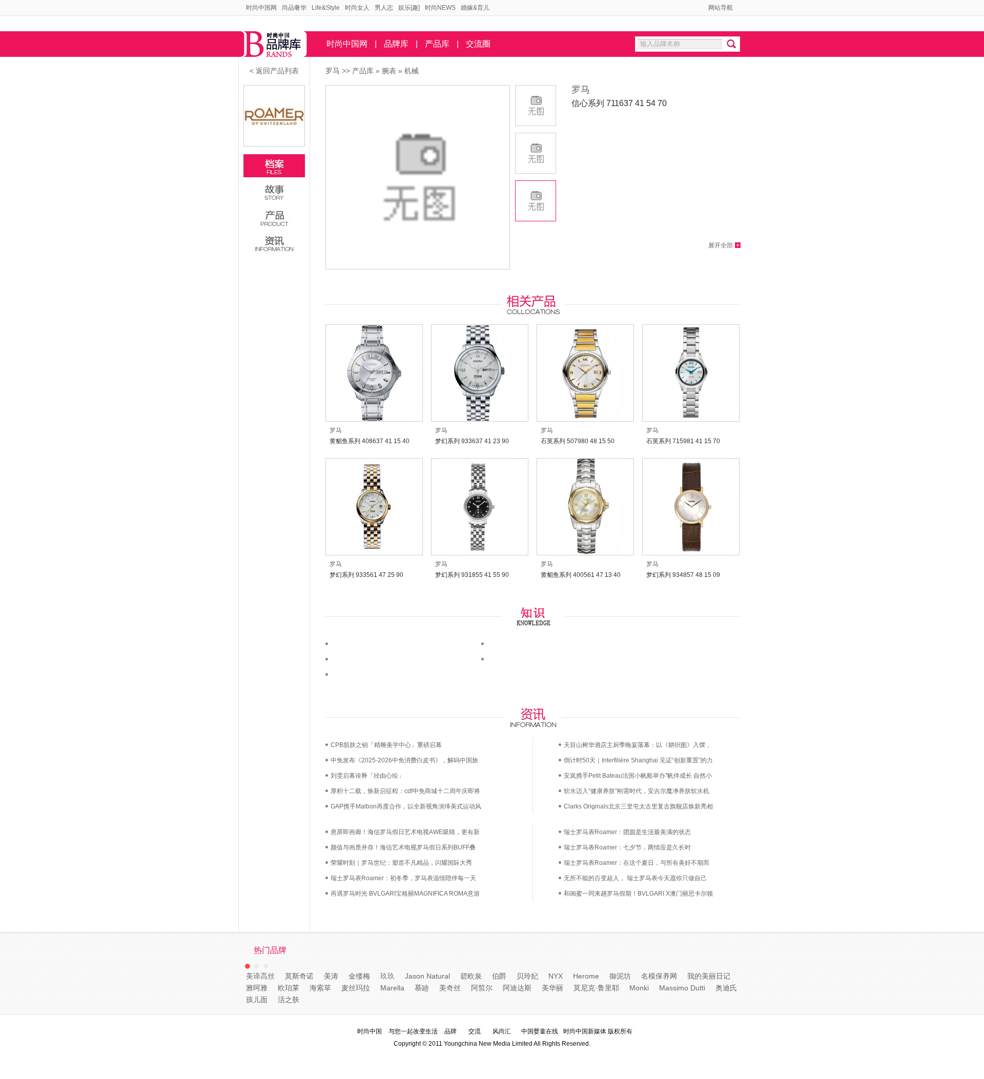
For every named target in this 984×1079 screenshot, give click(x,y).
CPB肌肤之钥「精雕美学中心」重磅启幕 (386, 745)
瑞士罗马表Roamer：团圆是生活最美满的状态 (627, 832)
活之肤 (288, 999)
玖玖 (387, 976)
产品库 (437, 43)
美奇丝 (450, 988)
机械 (411, 71)
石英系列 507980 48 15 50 (577, 441)
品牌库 (396, 43)
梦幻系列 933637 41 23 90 (472, 441)
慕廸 (422, 988)
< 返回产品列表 (274, 71)
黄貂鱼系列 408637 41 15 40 (369, 441)
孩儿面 (257, 999)
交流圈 (478, 43)
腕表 (389, 71)
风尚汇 (502, 1031)
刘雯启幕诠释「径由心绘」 (367, 775)
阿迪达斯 (517, 988)
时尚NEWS (440, 7)
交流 (474, 1031)
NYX (555, 976)
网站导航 (720, 7)
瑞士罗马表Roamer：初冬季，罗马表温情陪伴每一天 (403, 878)
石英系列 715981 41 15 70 (683, 441)
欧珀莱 (288, 988)
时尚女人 (357, 7)
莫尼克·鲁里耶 (596, 988)
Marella (392, 988)
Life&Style (326, 7)
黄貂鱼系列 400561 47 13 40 (581, 574)
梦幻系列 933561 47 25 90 (366, 574)
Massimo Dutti (682, 988)
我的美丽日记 (708, 976)
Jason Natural (427, 976)
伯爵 (499, 976)
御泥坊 (620, 976)
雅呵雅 (257, 988)
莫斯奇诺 (299, 976)
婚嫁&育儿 (475, 7)
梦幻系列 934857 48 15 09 (683, 574)
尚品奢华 (294, 7)
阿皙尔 (482, 988)
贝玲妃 (527, 976)
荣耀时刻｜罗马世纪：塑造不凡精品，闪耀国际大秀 (401, 862)
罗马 (332, 71)
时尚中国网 (261, 7)
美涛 (331, 976)
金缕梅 (359, 976)
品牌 (450, 1031)
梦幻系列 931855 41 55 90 (472, 574)
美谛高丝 (260, 976)
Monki (639, 988)
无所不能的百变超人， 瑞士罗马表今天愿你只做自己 (635, 878)
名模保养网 (659, 976)
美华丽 (552, 988)
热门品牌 (270, 950)
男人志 (384, 7)
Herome (586, 976)
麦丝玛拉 (355, 988)
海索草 (320, 988)
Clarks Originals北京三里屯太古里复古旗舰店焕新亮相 (638, 806)
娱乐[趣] (409, 7)
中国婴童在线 (539, 1031)
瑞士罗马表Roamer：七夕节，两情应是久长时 (627, 847)
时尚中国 (369, 1031)
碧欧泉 (471, 976)
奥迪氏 (726, 988)
